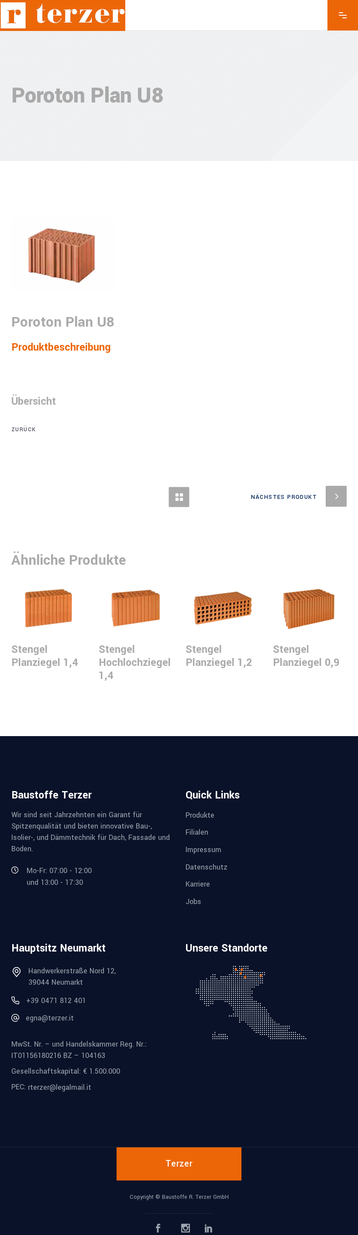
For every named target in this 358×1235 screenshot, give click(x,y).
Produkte (200, 815)
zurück (23, 429)
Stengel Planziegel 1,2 (219, 656)
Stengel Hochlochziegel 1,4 (135, 662)
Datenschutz (206, 867)
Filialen (197, 832)
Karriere (198, 884)
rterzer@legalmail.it (59, 1087)
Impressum (203, 850)
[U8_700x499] (62, 254)
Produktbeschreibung (61, 347)
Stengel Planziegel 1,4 (44, 656)
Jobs (193, 902)
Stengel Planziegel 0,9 (306, 656)
